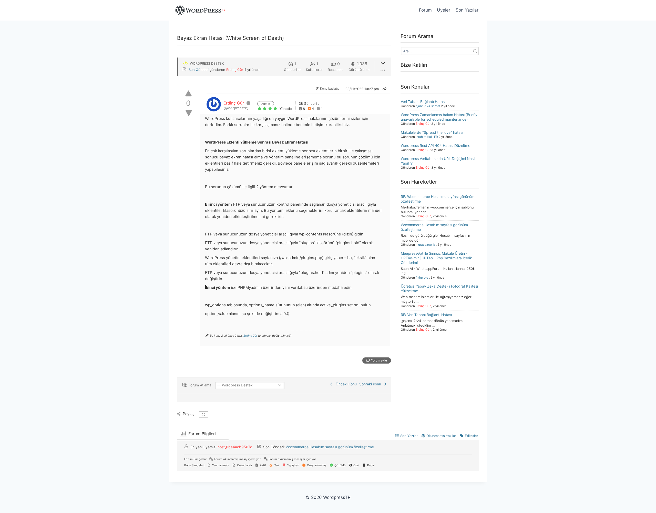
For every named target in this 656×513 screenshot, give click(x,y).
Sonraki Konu (371, 384)
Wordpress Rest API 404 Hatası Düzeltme (435, 145)
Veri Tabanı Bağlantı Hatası (423, 101)
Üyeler (443, 10)
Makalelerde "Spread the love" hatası (432, 132)
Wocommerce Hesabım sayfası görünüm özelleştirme (330, 447)
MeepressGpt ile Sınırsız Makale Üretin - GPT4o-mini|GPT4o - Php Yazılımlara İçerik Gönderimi (436, 258)
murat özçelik (425, 244)
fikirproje (422, 277)
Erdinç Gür (234, 70)
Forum (425, 10)
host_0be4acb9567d (235, 447)
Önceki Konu (345, 384)
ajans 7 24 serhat (428, 106)
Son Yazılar (467, 10)
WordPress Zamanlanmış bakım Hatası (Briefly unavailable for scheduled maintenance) (439, 116)
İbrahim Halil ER (427, 137)
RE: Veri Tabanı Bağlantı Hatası (426, 314)
